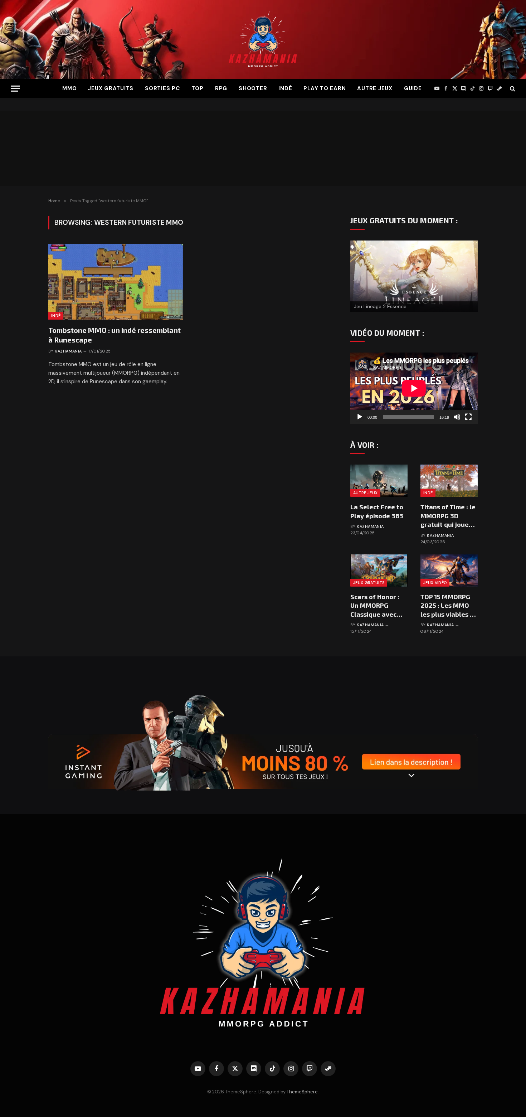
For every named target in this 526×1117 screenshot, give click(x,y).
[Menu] (15, 89)
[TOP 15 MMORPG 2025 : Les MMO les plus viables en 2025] (449, 570)
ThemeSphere (302, 1092)
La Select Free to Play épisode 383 (376, 511)
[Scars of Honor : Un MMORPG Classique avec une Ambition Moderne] (379, 570)
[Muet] (457, 417)
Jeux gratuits (110, 88)
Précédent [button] (359, 274)
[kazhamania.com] (263, 39)
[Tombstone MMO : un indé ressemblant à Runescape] (115, 282)
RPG (221, 88)
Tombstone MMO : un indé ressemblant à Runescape (114, 335)
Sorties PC (162, 88)
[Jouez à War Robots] (414, 268)
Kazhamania (68, 351)
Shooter (253, 88)
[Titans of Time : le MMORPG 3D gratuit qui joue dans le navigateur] (449, 481)
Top (197, 88)
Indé (285, 88)
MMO (69, 88)
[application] (414, 388)
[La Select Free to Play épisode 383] (379, 481)
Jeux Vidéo (435, 582)
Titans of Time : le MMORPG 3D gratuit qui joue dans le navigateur (448, 516)
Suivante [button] (468, 274)
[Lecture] (359, 417)
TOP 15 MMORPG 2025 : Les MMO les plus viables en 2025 (449, 605)
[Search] (511, 89)
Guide (413, 88)
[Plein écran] (468, 417)
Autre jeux (375, 88)
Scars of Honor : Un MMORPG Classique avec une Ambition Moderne (374, 605)
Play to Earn (324, 88)
